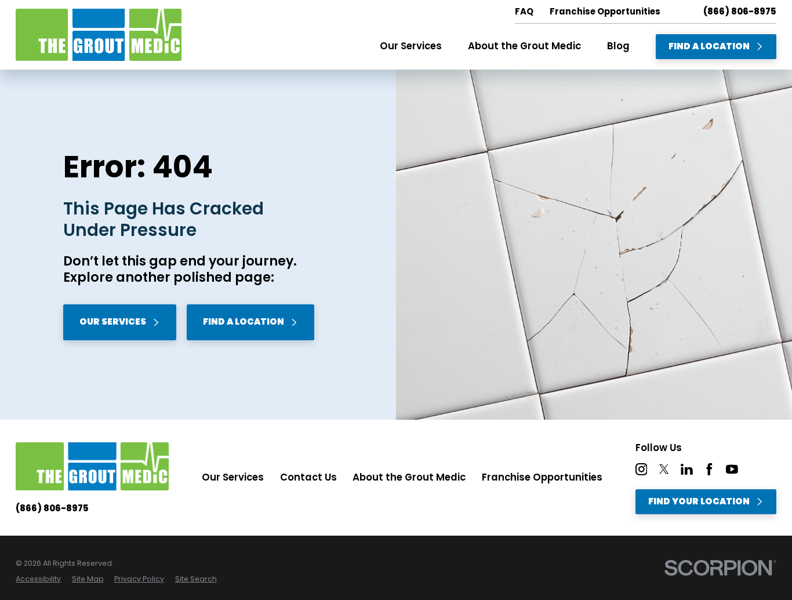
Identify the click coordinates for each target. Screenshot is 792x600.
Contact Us (308, 477)
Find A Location (709, 46)
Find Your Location (699, 501)
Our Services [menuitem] (411, 46)
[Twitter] (664, 469)
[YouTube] (732, 469)
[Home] (98, 35)
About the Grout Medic (409, 477)
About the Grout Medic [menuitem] (524, 46)
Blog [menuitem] (618, 46)
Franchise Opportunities (542, 477)
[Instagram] (641, 469)
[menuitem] (38, 579)
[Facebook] (709, 469)
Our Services (112, 321)
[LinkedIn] (687, 469)
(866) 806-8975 (739, 12)
